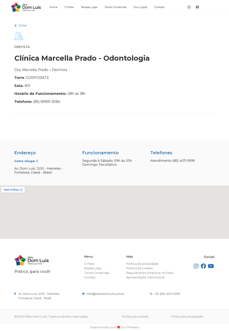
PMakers (133, 327)
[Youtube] (211, 266)
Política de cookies (135, 316)
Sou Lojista (140, 7)
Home (53, 7)
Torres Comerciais (115, 7)
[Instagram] (189, 7)
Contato (159, 7)
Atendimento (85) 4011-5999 (172, 161)
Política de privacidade (187, 316)
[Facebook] (197, 7)
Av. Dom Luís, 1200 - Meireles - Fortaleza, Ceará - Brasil (38, 170)
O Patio (69, 7)
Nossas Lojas (89, 7)
